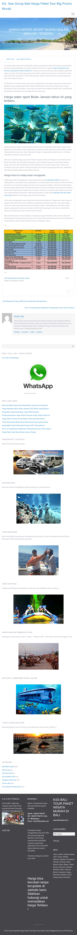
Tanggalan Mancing (9, 780)
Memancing (6, 770)
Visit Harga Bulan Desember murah (16, 278)
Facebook (24, 332)
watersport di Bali (52, 180)
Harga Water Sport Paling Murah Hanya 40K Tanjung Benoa (23, 425)
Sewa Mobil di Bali (8, 777)
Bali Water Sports (24, 59)
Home (20, 39)
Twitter (32, 332)
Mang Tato (10, 59)
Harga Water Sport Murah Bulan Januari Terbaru (19, 432)
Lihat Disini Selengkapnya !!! (12, 811)
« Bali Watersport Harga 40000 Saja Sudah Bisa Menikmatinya (24, 301)
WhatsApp (34, 819)
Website (17, 332)
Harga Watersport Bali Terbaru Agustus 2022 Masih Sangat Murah (25, 409)
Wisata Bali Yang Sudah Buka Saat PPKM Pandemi (20, 412)
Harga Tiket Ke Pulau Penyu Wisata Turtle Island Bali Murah (23, 419)
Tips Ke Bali (6, 783)
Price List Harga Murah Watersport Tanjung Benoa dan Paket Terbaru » (50, 308)
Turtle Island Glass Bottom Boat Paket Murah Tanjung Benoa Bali (25, 422)
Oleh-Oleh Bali (7, 773)
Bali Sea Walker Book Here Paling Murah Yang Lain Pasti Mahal (25, 405)
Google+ (39, 332)
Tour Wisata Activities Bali (11, 787)
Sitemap (56, 841)
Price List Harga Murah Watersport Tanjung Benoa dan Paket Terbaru (26, 429)
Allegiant (53, 931)
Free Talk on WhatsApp (10, 358)
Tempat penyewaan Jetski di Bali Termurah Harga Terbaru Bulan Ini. (26, 415)
